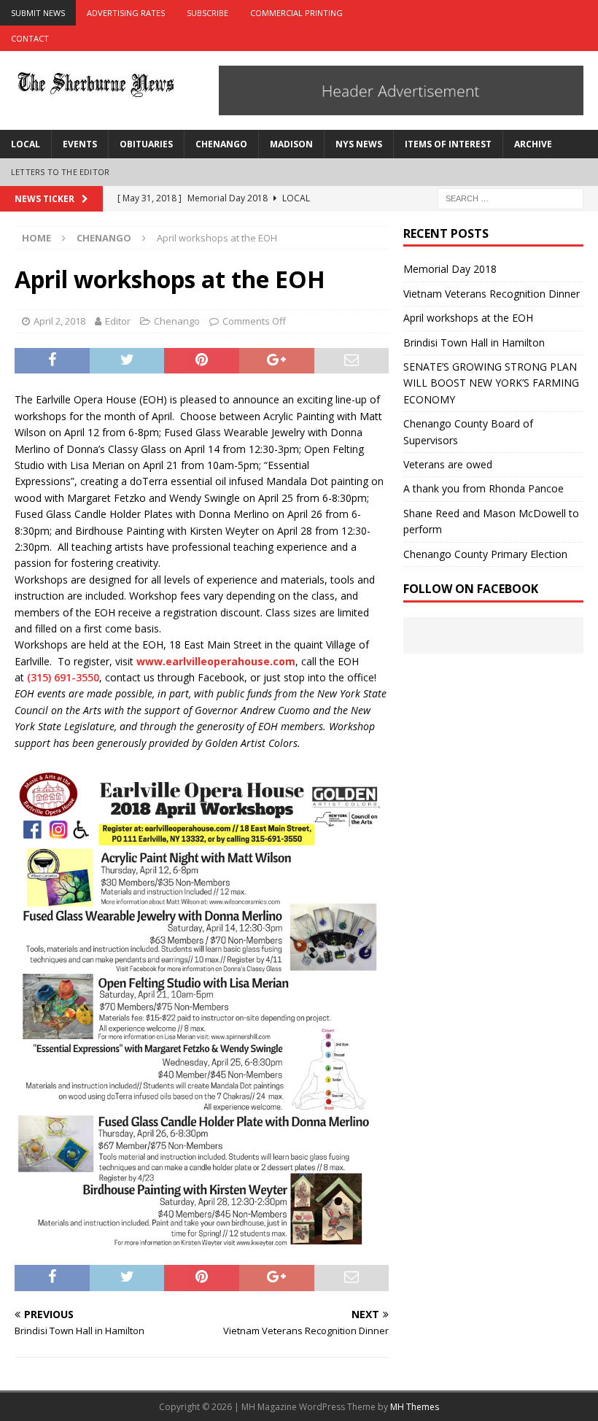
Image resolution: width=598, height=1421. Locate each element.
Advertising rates (126, 12)
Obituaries (146, 144)
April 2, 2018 (59, 321)
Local (25, 144)
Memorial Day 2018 (450, 269)
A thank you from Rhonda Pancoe (483, 488)
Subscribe (207, 12)
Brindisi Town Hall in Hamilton (474, 342)
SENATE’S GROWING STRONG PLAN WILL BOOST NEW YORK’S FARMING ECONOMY (491, 383)
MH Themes (414, 1407)
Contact (30, 38)
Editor (118, 321)
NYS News (358, 144)
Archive (533, 144)
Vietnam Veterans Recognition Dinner (491, 294)
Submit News (38, 12)
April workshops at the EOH (468, 318)
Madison (291, 144)
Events (80, 144)
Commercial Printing (296, 12)
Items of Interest (448, 144)
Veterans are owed (447, 464)
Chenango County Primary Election (485, 554)
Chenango (221, 144)
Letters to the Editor (60, 171)
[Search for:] (510, 197)
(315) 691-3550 (63, 677)
